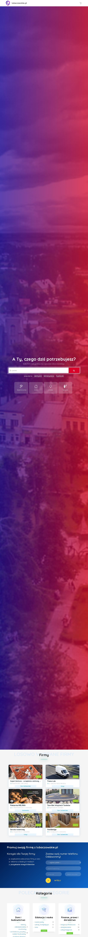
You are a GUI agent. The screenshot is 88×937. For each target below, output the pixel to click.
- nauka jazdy (39, 922)
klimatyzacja (49, 376)
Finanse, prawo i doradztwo (69, 918)
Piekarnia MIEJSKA (17, 805)
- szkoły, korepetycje (41, 925)
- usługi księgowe (66, 930)
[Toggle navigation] (80, 3)
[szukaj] (74, 370)
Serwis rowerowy (17, 829)
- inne (36, 927)
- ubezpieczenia (65, 927)
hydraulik (60, 376)
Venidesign (51, 829)
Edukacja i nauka (44, 917)
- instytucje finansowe (67, 925)
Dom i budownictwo (18, 918)
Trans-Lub (51, 781)
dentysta (38, 376)
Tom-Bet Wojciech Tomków (58, 805)
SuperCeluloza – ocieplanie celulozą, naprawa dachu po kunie (34, 781)
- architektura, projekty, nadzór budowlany (17, 933)
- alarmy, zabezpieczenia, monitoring (20, 927)
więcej (44, 930)
